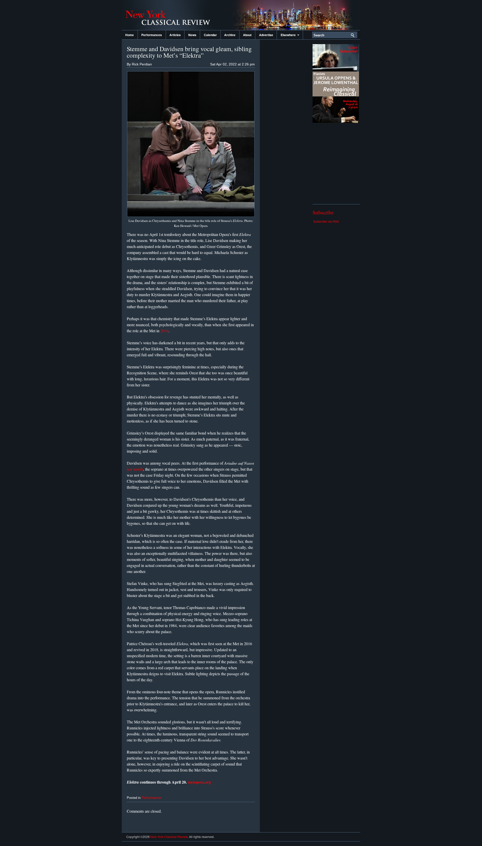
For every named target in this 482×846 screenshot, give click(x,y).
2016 (164, 330)
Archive (229, 35)
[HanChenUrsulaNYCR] (336, 122)
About (247, 35)
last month (135, 469)
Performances (151, 35)
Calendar (210, 35)
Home (129, 35)
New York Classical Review (172, 15)
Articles (175, 35)
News (192, 35)
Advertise (266, 35)
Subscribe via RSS (326, 221)
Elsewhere (289, 35)
